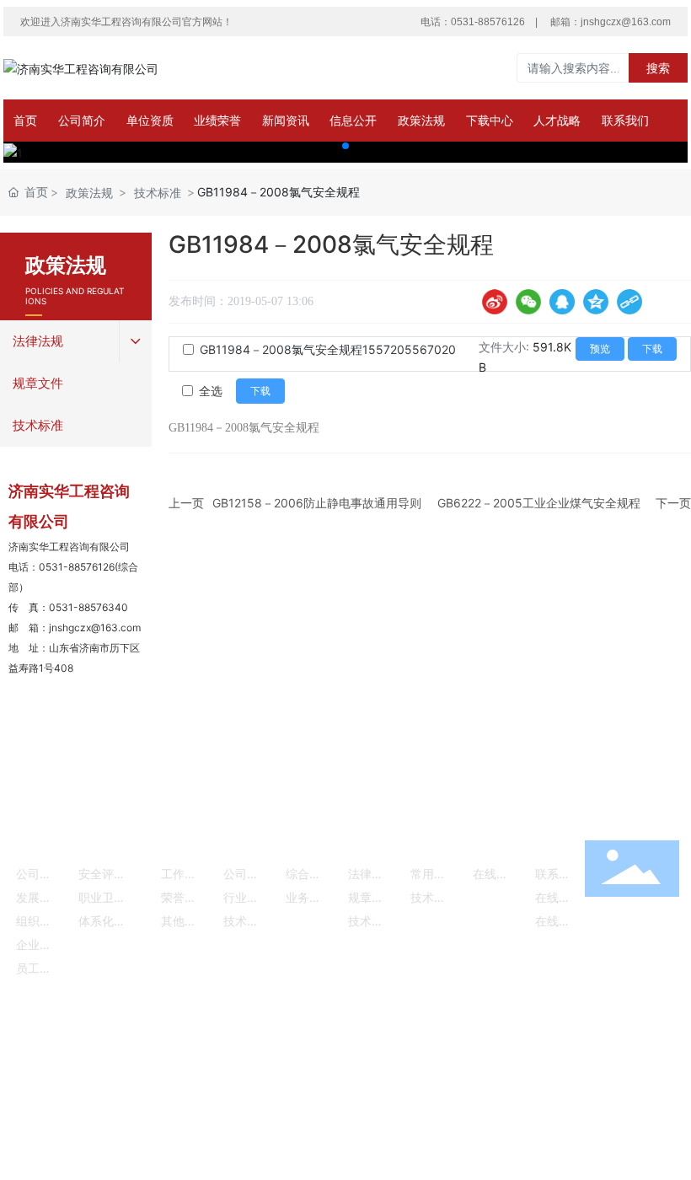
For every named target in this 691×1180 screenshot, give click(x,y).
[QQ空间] (595, 301)
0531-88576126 (488, 22)
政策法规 (89, 192)
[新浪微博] (494, 301)
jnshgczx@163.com (626, 22)
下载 (652, 349)
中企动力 (620, 1036)
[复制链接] (629, 301)
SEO (137, 1061)
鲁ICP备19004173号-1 (271, 1040)
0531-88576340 (88, 607)
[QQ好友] (562, 301)
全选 (210, 391)
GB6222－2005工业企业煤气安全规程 (538, 503)
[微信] (528, 301)
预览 (600, 349)
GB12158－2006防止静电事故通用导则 (316, 503)
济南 (659, 1036)
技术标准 (157, 192)
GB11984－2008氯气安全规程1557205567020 (328, 349)
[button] (345, 145)
